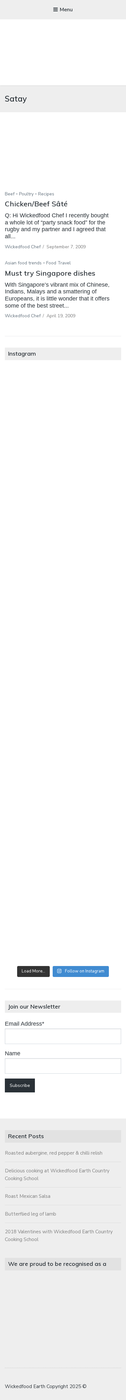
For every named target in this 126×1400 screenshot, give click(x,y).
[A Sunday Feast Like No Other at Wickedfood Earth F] (63, 928)
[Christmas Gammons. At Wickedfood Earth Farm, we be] (63, 731)
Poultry (26, 194)
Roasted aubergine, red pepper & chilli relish (53, 1153)
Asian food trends (23, 263)
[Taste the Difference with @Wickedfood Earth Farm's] (63, 796)
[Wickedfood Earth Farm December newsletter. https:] (63, 403)
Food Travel (58, 263)
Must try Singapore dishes (50, 273)
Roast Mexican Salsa (27, 1196)
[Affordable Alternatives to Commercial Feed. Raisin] (63, 665)
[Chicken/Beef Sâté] (63, 161)
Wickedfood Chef (23, 247)
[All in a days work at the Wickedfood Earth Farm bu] (63, 599)
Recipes (46, 194)
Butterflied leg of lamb (30, 1214)
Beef (10, 194)
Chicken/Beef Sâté (36, 203)
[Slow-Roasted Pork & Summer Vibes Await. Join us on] (63, 468)
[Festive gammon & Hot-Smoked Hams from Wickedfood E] (63, 862)
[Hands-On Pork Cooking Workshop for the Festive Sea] (63, 534)
